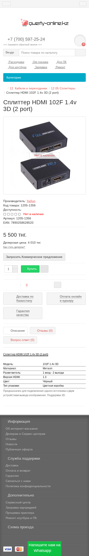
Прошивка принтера (20, 512)
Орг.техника (40, 62)
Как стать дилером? (14, 247)
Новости (11, 444)
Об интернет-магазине (22, 428)
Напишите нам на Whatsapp (44, 548)
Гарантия (12, 475)
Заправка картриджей (21, 507)
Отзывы (11, 439)
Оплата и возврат (18, 470)
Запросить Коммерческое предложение (34, 257)
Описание (18, 330)
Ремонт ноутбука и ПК (21, 518)
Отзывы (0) (45, 330)
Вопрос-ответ (22, 340)
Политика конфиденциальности (28, 486)
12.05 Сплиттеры (63, 88)
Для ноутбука (17, 67)
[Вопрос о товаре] (57, 285)
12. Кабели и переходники (28, 88)
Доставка (12, 465)
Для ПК (61, 62)
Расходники (16, 62)
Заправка (40, 67)
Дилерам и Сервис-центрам (25, 433)
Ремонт (60, 67)
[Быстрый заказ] (44, 269)
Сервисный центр (18, 502)
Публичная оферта (19, 449)
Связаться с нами (18, 481)
